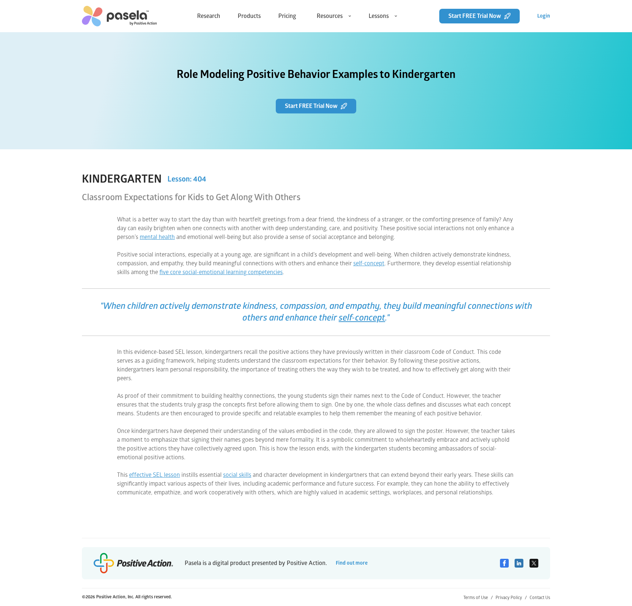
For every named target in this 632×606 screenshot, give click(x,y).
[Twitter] (533, 563)
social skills (237, 475)
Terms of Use (478, 598)
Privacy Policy (511, 598)
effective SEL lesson (154, 475)
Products (249, 16)
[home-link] (119, 16)
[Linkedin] (519, 563)
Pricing (287, 16)
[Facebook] (504, 563)
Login (543, 16)
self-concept (368, 263)
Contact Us (540, 598)
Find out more (352, 563)
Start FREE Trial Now (474, 16)
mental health (157, 237)
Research (208, 16)
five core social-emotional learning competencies (221, 272)
